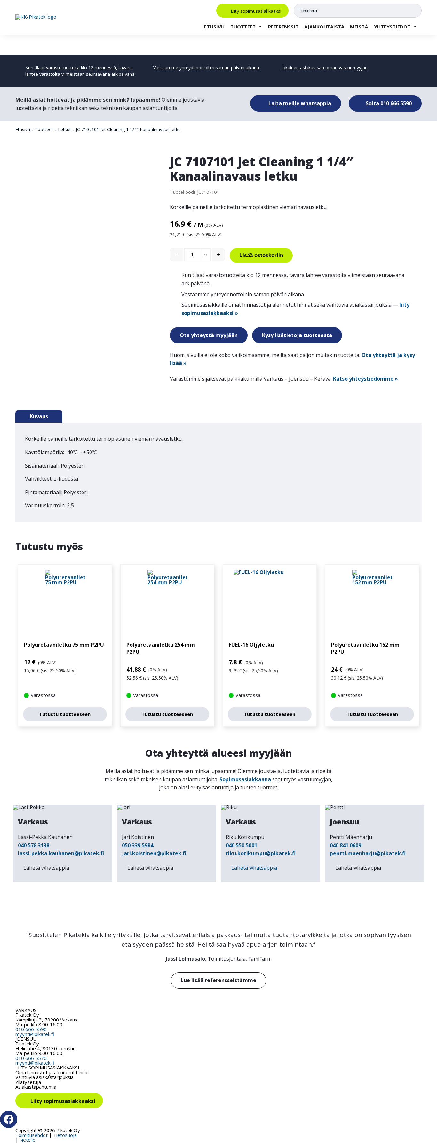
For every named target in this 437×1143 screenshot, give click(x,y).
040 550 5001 (241, 845)
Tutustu (65, 714)
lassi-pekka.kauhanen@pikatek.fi (61, 853)
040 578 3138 (33, 845)
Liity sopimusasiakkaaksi (256, 11)
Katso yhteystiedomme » (365, 378)
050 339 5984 (137, 845)
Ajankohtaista (324, 26)
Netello (28, 1140)
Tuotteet (243, 26)
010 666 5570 (31, 1058)
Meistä (359, 26)
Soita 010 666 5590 (388, 103)
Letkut (64, 129)
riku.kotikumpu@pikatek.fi (261, 853)
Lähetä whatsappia (46, 867)
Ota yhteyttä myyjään (209, 335)
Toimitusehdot (31, 1135)
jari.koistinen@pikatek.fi (154, 853)
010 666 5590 (31, 1029)
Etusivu (214, 26)
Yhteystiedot (392, 26)
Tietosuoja (65, 1135)
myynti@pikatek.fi (34, 1034)
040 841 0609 (345, 845)
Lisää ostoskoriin (261, 255)
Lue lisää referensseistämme (218, 980)
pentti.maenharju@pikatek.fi (368, 853)
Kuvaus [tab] (39, 416)
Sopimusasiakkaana (245, 779)
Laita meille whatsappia (299, 103)
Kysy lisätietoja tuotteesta (297, 335)
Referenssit (283, 26)
